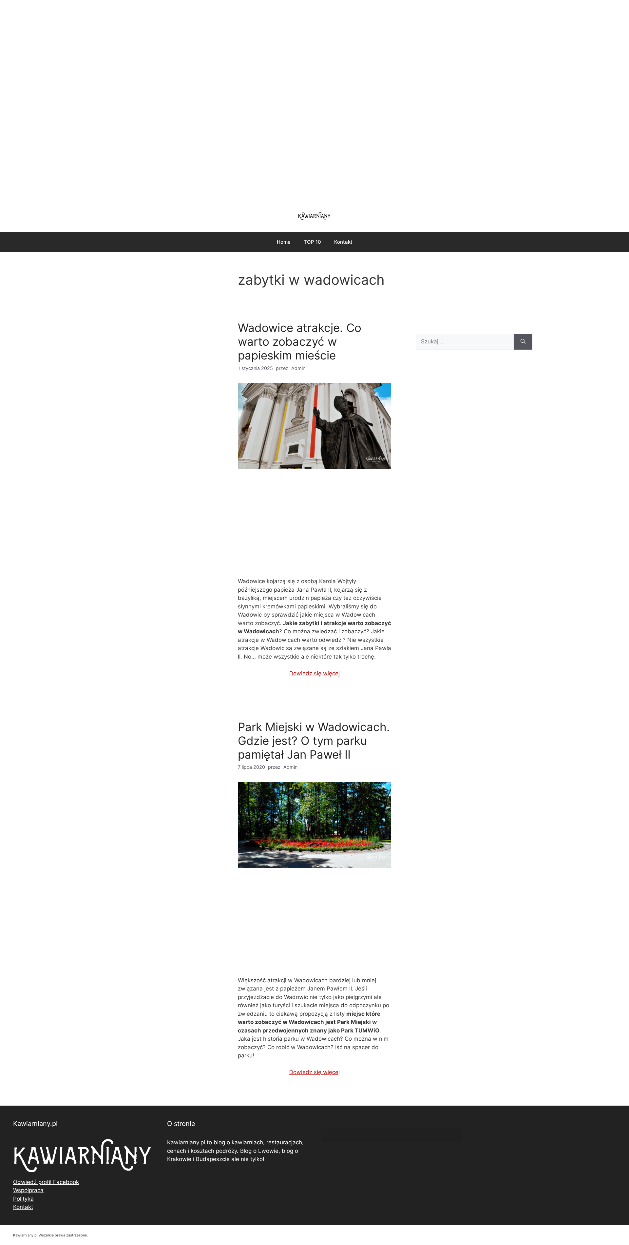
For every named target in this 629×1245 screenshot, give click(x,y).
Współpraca (28, 1190)
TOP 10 (312, 242)
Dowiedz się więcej (314, 673)
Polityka (23, 1198)
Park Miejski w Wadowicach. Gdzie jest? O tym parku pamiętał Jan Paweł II (314, 740)
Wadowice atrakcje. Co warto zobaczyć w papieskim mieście (299, 341)
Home (284, 242)
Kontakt (343, 242)
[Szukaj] (523, 342)
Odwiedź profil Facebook (46, 1182)
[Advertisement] (314, 101)
